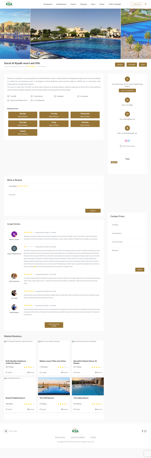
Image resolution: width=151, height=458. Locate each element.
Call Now (120, 64)
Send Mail (132, 64)
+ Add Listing (136, 4)
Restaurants (48, 4)
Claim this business (129, 146)
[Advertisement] (65, 157)
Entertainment (61, 4)
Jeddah (44, 372)
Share (143, 64)
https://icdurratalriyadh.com (127, 133)
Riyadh (10, 372)
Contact (93, 437)
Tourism (73, 4)
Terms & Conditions (78, 437)
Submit (93, 211)
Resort (114, 162)
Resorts (31, 372)
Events (101, 4)
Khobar (78, 372)
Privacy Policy (60, 437)
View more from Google (54, 325)
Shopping (83, 4)
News (93, 4)
